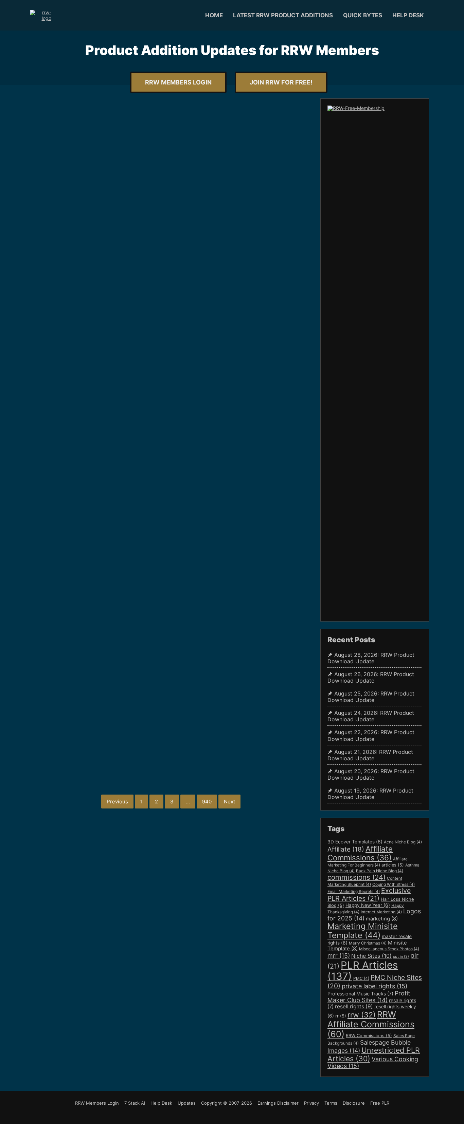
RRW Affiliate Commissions (370, 1024)
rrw (361, 1014)
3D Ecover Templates (354, 841)
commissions (356, 877)
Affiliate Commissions (360, 853)
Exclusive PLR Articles (369, 894)
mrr (338, 955)
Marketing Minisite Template (362, 930)
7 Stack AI (134, 1103)
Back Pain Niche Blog (379, 871)
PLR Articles (362, 971)
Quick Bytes (362, 15)
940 (207, 801)
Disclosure (354, 1103)
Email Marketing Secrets (353, 891)
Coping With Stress (393, 884)
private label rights (374, 986)
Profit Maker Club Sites (368, 997)
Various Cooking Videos (372, 1062)
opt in (401, 956)
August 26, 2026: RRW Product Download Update (370, 677)
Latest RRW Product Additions (283, 15)
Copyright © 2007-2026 (226, 1103)
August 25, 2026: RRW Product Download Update (370, 696)
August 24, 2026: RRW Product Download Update (370, 716)
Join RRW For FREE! (281, 82)
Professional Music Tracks (360, 993)
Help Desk (408, 15)
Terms (330, 1103)
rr (340, 1015)
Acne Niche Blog (403, 842)
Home (214, 15)
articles (392, 865)
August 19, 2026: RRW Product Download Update (121, 331)
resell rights (354, 1006)
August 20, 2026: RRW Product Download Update (122, 198)
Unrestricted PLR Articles (373, 1054)
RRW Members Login (178, 82)
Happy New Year (367, 905)
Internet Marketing (381, 912)
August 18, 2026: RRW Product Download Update (122, 463)
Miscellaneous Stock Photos (389, 949)
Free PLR (379, 1103)
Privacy (311, 1103)
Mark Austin (104, 183)
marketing (382, 919)
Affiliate (345, 849)
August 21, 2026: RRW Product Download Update (370, 755)
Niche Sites (371, 955)
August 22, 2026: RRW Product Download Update (370, 735)
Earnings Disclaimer (278, 1103)
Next (229, 801)
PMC (361, 978)
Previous (117, 801)
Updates (187, 1103)
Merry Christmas (368, 943)
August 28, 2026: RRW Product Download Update (370, 658)
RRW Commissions (369, 1035)
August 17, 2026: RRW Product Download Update (121, 608)
